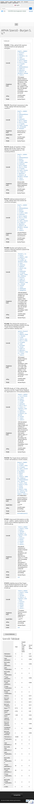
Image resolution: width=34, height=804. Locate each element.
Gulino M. (21, 339)
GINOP (9, 2)
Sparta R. (20, 331)
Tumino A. (21, 75)
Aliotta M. (21, 334)
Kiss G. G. (21, 62)
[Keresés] (30, 8)
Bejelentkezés (4, 2)
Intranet (26, 1)
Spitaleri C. (22, 257)
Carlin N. (25, 494)
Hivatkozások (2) (23, 513)
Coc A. (21, 396)
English (18, 5)
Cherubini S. (22, 56)
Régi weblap (15, 2)
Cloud (11, 1)
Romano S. (21, 71)
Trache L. (21, 483)
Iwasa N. (21, 268)
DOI (18, 513)
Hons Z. (21, 60)
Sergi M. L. (19, 51)
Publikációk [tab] (6, 41)
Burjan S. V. (21, 484)
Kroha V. (21, 407)
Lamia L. (21, 125)
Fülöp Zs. (21, 533)
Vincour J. (21, 544)
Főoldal (2, 1)
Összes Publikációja (9, 634)
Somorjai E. (21, 128)
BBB (15, 1)
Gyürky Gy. (22, 490)
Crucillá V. (21, 162)
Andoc (18, 1)
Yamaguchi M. (22, 290)
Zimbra (7, 1)
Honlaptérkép (17, 795)
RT (22, 1)
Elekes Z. (21, 489)
